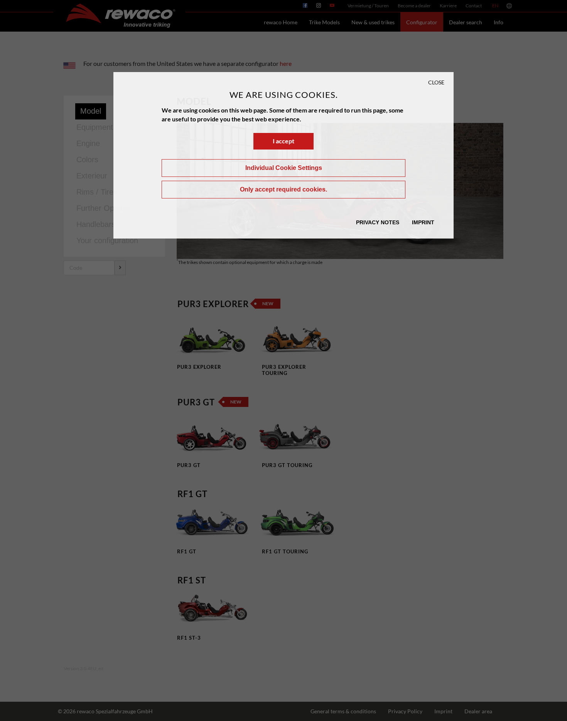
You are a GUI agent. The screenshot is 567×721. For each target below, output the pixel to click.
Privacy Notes (377, 222)
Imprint (423, 222)
